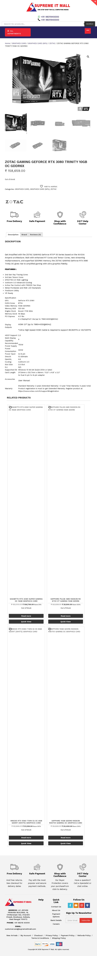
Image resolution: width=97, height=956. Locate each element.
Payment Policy (67, 935)
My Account (26, 935)
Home (7, 43)
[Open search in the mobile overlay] (48, 23)
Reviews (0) (35, 235)
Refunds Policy (84, 935)
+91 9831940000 (50, 16)
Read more (26, 616)
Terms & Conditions (40, 938)
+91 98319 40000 (18, 923)
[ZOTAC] (14, 201)
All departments (14, 32)
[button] (88, 56)
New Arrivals (12, 935)
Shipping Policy (59, 938)
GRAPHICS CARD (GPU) (37, 43)
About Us (56, 910)
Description (13, 235)
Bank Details (56, 920)
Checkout (38, 935)
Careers (56, 924)
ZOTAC (52, 43)
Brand (24, 235)
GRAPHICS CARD (19, 43)
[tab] (13, 234)
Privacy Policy (52, 935)
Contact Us (56, 907)
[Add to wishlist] (11, 407)
